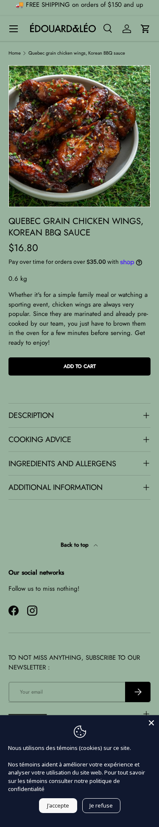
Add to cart (80, 366)
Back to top (75, 545)
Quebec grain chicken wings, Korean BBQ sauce (76, 53)
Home (14, 53)
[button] (145, 28)
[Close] (151, 723)
